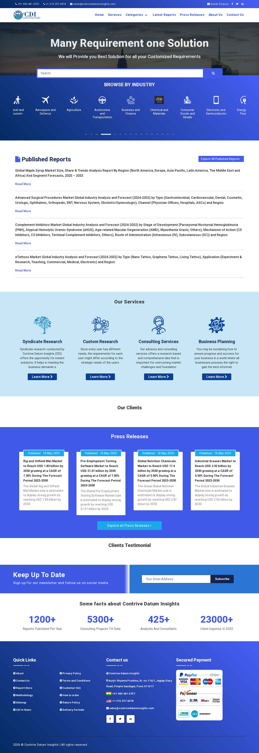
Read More (23, 184)
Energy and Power (243, 111)
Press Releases (192, 15)
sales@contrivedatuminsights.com (94, 4)
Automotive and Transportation (101, 113)
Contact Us (235, 15)
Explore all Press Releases (128, 526)
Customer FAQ (71, 687)
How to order (70, 695)
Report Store (23, 687)
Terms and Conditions (76, 680)
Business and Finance (129, 111)
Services (114, 15)
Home (99, 15)
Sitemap (20, 702)
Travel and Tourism (15, 111)
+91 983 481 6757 (28, 4)
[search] (213, 73)
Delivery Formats (73, 709)
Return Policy (71, 702)
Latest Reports (164, 15)
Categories (135, 15)
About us (216, 15)
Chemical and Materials (158, 111)
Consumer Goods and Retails (186, 113)
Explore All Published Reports (220, 159)
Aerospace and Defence (44, 111)
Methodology (24, 695)
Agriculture (72, 110)
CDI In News (23, 709)
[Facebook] (233, 4)
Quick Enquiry (219, 3)
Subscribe (222, 579)
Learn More (41, 377)
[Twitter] (238, 4)
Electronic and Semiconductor (215, 111)
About (19, 673)
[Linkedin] (243, 4)
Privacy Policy (71, 673)
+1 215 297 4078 (55, 4)
